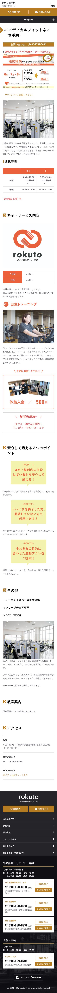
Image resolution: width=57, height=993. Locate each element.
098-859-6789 (17, 961)
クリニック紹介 (9, 839)
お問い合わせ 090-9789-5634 (28, 44)
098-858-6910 (20, 887)
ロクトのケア (8, 846)
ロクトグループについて (13, 853)
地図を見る (43, 884)
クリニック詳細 (42, 890)
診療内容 (7, 826)
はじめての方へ (9, 819)
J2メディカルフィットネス (15, 775)
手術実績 (7, 832)
